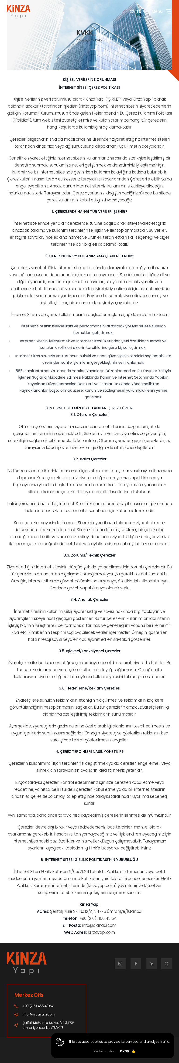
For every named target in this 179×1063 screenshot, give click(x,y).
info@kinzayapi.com (39, 1014)
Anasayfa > (85, 40)
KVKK (99, 40)
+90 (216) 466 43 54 (38, 1006)
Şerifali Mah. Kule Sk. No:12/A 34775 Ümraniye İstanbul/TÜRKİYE (48, 1025)
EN (137, 26)
